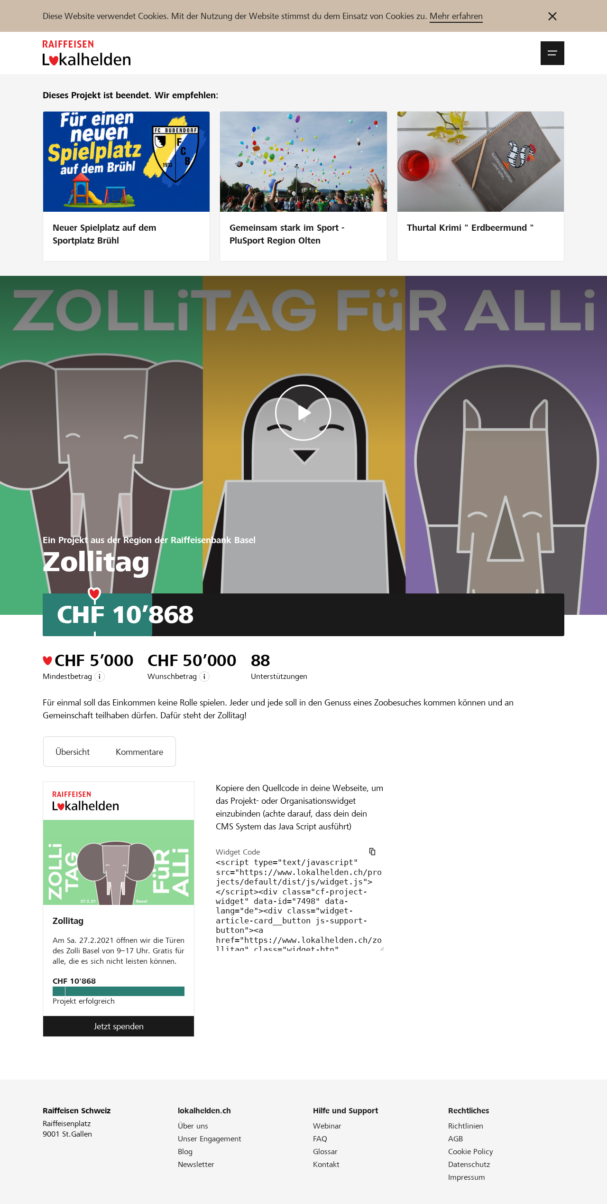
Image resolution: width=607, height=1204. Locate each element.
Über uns (193, 1125)
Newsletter (196, 1164)
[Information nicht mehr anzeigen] (552, 15)
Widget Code (238, 851)
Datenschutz (469, 1164)
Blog (185, 1151)
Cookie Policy (470, 1151)
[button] (552, 53)
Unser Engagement (209, 1138)
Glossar (325, 1151)
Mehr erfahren (456, 16)
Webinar (327, 1125)
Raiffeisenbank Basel (213, 540)
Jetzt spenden (119, 1026)
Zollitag (68, 921)
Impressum (466, 1177)
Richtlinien (465, 1125)
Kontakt (326, 1164)
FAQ (320, 1138)
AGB (455, 1138)
